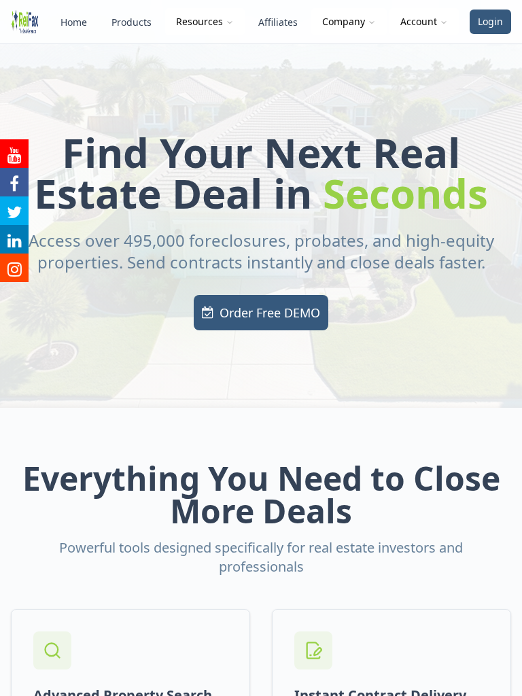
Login (490, 21)
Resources (199, 21)
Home (73, 22)
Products (131, 22)
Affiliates (278, 22)
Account (418, 21)
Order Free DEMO (270, 312)
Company (343, 21)
